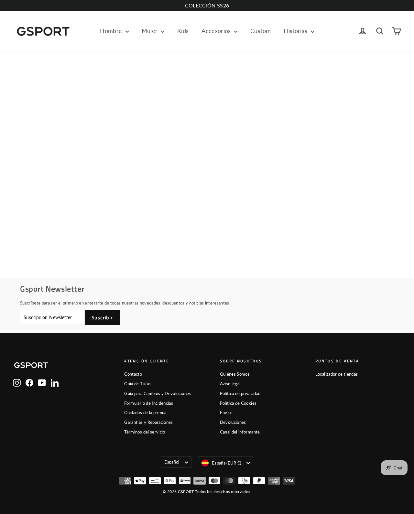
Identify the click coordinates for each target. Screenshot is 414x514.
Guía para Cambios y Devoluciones (157, 393)
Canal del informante (240, 431)
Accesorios (217, 30)
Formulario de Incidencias (148, 403)
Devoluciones (233, 422)
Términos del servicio (144, 431)
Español (171, 462)
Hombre (112, 30)
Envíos (226, 412)
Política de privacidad (240, 393)
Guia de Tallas (137, 383)
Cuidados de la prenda (145, 412)
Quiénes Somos (235, 374)
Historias (296, 30)
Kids (183, 30)
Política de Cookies (238, 403)
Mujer (150, 30)
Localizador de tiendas (336, 374)
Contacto (133, 374)
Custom (260, 30)
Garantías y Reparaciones (148, 422)
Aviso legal (230, 383)
